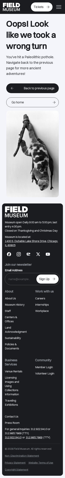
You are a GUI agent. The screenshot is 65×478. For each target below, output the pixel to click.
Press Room (12, 422)
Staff (8, 311)
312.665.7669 (34, 437)
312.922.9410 (13, 437)
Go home (18, 102)
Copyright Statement (16, 469)
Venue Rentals (13, 371)
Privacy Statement (15, 462)
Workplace (42, 311)
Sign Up (44, 279)
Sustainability (13, 338)
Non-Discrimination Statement (22, 455)
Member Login (44, 367)
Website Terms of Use (40, 462)
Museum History (14, 304)
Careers (40, 298)
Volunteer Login (44, 373)
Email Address (14, 270)
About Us (10, 298)
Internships (42, 304)
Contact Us (11, 416)
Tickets (39, 7)
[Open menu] (59, 7)
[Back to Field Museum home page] (11, 7)
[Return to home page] (16, 211)
